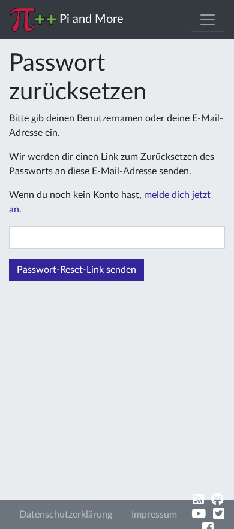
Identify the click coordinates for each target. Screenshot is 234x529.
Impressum (154, 514)
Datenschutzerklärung (65, 514)
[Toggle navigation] (207, 20)
